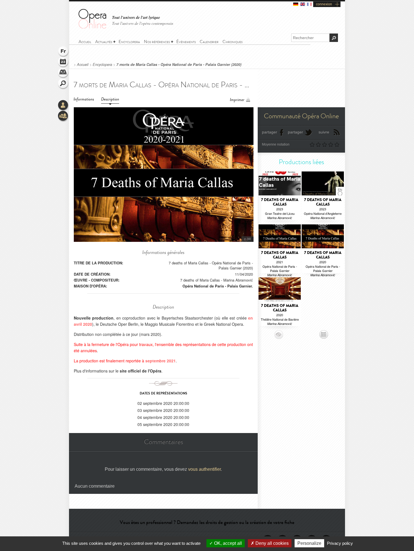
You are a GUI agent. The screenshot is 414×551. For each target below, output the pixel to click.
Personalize (309, 543)
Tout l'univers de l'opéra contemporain (142, 23)
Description (110, 99)
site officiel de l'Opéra (140, 371)
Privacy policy (340, 543)
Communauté (63, 116)
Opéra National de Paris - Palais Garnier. (217, 286)
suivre (324, 132)
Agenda (63, 62)
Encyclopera (102, 64)
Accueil (82, 64)
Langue (63, 51)
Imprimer (237, 100)
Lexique (63, 73)
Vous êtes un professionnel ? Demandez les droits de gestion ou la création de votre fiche (207, 522)
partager (269, 132)
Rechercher (63, 84)
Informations (84, 99)
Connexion (63, 105)
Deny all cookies (271, 543)
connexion (324, 4)
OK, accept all (227, 543)
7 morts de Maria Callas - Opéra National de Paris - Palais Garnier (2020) (178, 64)
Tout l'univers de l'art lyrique (136, 17)
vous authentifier (204, 469)
